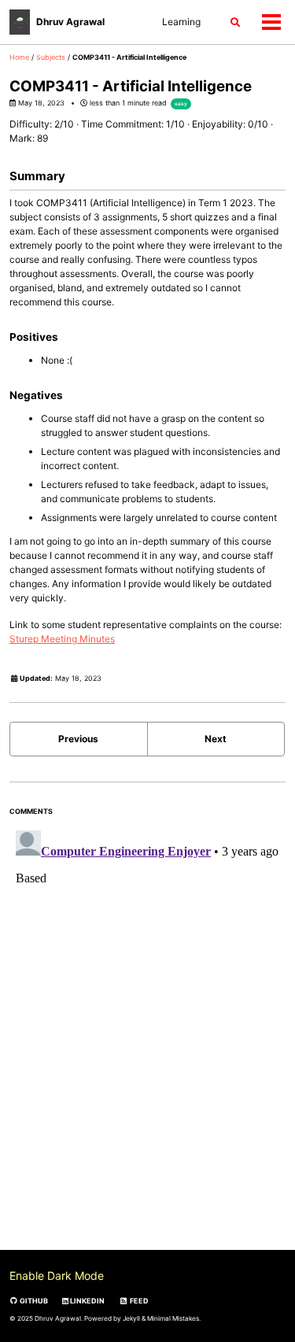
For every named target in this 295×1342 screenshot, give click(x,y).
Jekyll (131, 1318)
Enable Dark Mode (56, 1275)
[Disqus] (147, 1021)
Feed (138, 1300)
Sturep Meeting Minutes (62, 639)
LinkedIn (86, 1300)
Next (216, 739)
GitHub (33, 1300)
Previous (78, 739)
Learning (181, 22)
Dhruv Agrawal (70, 22)
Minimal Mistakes (173, 1318)
